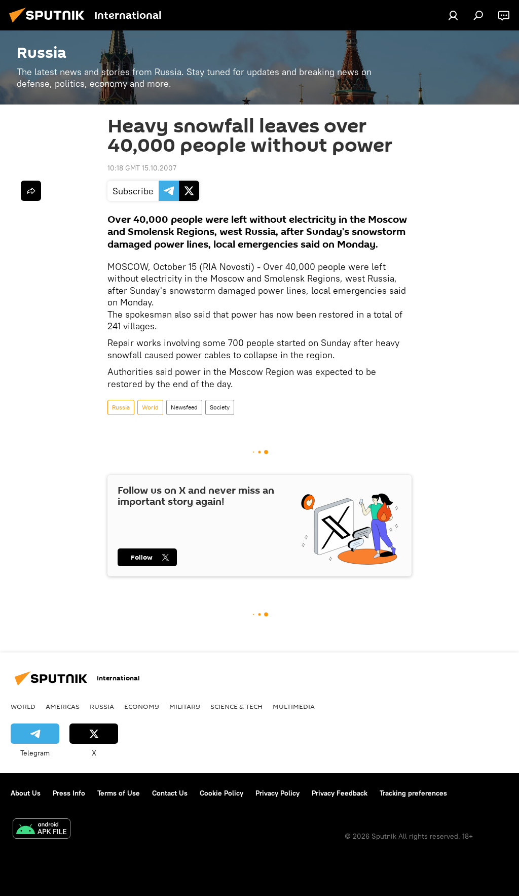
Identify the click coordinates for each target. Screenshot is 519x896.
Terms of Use (118, 793)
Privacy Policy (277, 793)
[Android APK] (41, 829)
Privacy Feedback (339, 793)
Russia (121, 407)
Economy (141, 706)
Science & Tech (236, 706)
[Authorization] (453, 15)
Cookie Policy (221, 793)
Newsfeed (184, 407)
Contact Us (170, 793)
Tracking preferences (413, 793)
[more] (31, 191)
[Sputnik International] (49, 23)
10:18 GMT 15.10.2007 (141, 168)
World (150, 407)
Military (184, 706)
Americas (63, 706)
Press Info (69, 793)
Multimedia (294, 706)
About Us (26, 793)
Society (220, 407)
